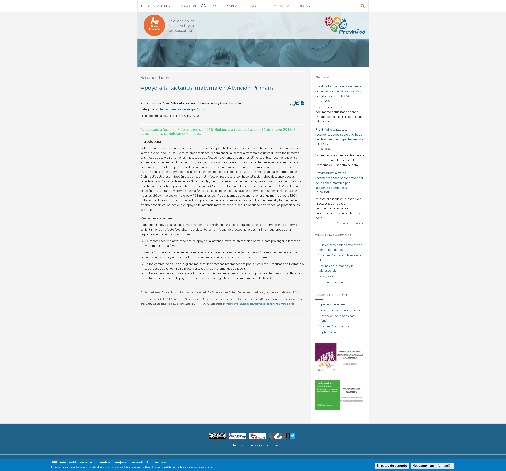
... (324, 218)
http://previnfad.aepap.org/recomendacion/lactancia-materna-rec (260, 303)
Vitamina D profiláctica (333, 282)
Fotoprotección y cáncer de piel (340, 310)
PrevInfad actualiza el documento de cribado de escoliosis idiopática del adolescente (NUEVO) (338, 91)
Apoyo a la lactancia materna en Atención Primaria (297, 103)
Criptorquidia (327, 332)
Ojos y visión (327, 276)
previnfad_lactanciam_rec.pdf (303, 103)
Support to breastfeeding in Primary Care (292, 103)
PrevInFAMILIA (279, 6)
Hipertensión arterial (332, 304)
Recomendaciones (155, 6)
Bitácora (254, 6)
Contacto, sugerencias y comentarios (253, 445)
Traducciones (188, 6)
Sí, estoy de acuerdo (392, 465)
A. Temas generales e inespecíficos (180, 109)
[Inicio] (152, 25)
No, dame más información (433, 465)
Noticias (303, 6)
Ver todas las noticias (350, 223)
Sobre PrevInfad (226, 6)
